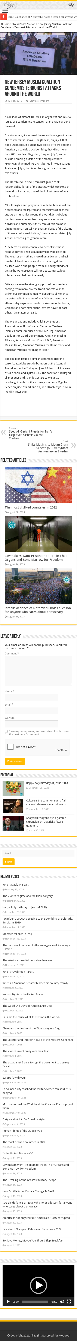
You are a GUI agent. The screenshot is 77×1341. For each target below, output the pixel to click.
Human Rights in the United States (23, 994)
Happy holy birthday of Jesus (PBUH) (48, 783)
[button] (38, 1285)
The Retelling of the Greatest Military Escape (29, 1180)
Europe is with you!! (14, 1077)
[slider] (35, 1302)
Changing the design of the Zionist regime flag (31, 1028)
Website (10, 718)
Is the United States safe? (18, 1153)
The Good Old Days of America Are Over (27, 1005)
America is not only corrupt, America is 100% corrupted (36, 1217)
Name (9, 691)
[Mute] (62, 1301)
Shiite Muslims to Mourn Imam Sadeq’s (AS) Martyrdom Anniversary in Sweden (48, 446)
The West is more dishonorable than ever (28, 960)
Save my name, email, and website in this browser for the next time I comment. (37, 733)
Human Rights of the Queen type (22, 1130)
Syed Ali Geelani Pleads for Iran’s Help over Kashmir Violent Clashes (30, 433)
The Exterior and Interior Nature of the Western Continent (38, 1039)
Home (7, 24)
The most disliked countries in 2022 (31, 507)
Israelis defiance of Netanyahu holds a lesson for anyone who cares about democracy (38, 610)
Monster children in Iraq (17, 933)
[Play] (8, 1301)
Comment (12, 653)
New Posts (19, 24)
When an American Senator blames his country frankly (35, 983)
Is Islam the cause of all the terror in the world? (31, 1017)
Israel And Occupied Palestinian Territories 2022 (32, 1229)
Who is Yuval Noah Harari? (18, 971)
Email (9, 704)
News (31, 24)
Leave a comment (39, 101)
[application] (38, 1285)
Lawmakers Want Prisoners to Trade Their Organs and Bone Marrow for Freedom (36, 558)
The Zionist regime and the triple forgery (28, 896)
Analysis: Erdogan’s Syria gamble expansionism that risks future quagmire (46, 821)
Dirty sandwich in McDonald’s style (23, 1119)
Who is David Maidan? (16, 884)
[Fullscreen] (69, 1301)
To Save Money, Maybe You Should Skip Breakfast (33, 1240)
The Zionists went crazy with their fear (26, 1051)
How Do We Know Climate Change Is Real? (28, 1191)
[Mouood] (38, 5)
